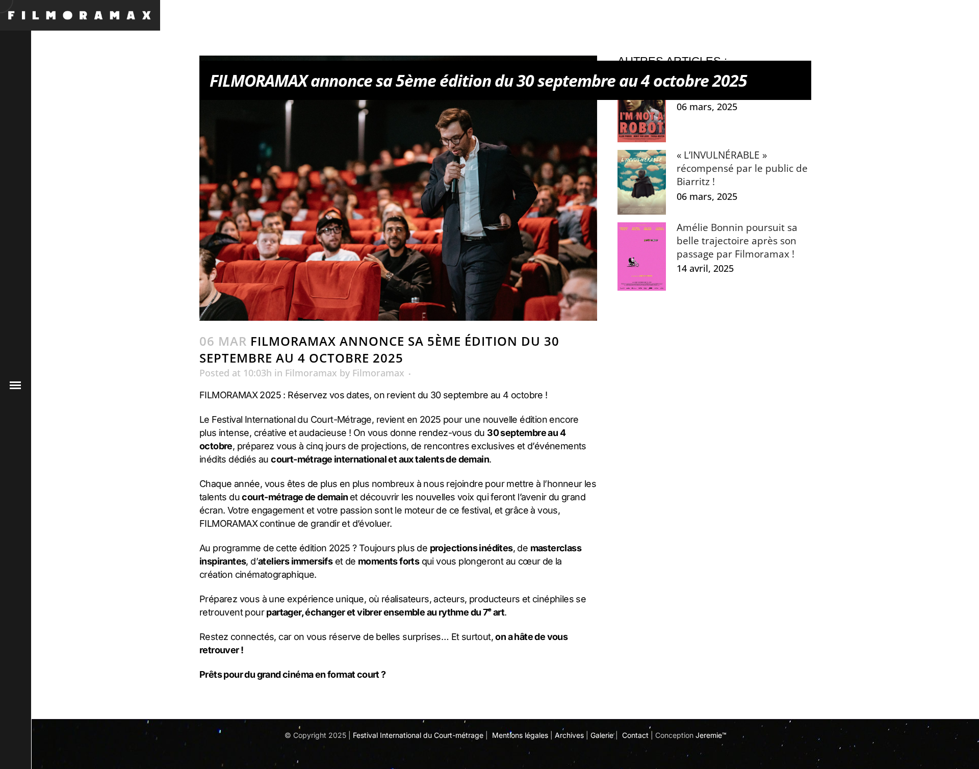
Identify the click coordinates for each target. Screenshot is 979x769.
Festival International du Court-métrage (418, 735)
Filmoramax (311, 373)
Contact (635, 735)
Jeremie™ (711, 735)
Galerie (601, 735)
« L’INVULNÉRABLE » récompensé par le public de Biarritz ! (742, 168)
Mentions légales (520, 735)
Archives (569, 735)
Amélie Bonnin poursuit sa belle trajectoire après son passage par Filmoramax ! (737, 241)
